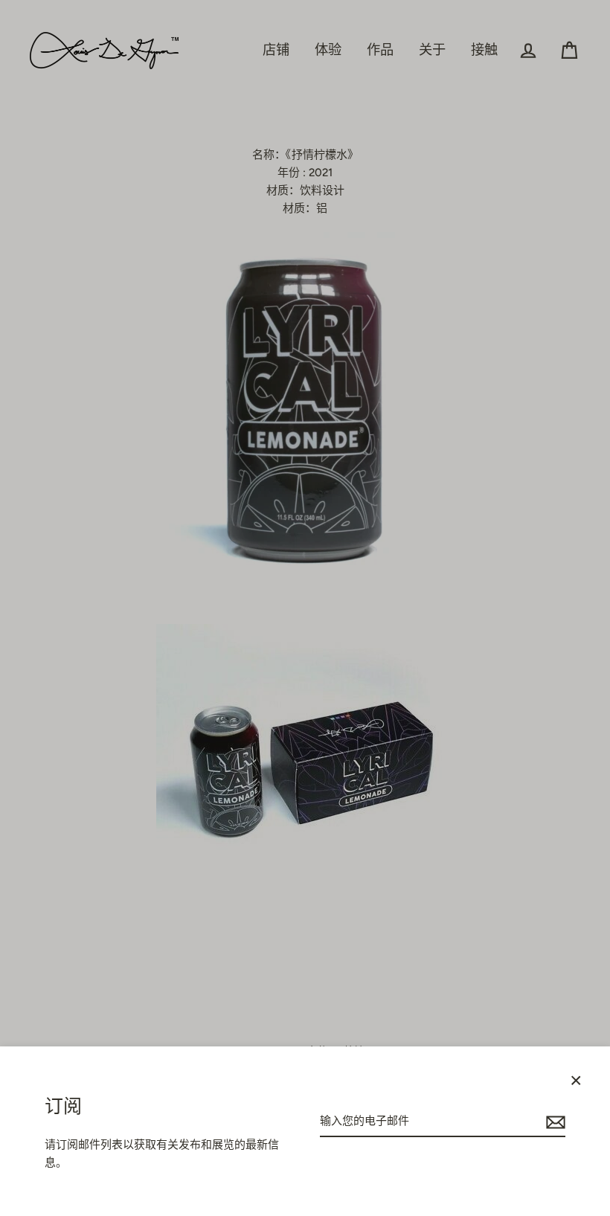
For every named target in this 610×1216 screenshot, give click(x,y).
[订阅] (553, 1121)
